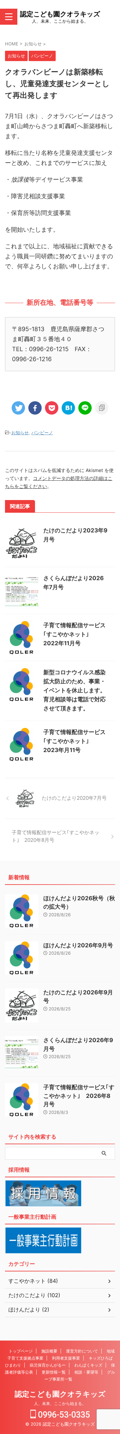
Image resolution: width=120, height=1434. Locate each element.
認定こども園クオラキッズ (60, 14)
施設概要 (49, 1351)
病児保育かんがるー (48, 1365)
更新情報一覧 (54, 1372)
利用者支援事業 (66, 1358)
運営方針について (82, 1351)
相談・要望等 (86, 1372)
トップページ (21, 1351)
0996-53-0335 (63, 1415)
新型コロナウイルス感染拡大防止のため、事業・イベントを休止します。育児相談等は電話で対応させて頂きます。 (74, 690)
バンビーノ (42, 432)
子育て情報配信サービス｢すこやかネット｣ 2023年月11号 (74, 741)
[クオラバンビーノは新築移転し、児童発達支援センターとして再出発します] (68, 408)
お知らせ (20, 432)
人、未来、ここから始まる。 (60, 1403)
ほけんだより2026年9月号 (78, 945)
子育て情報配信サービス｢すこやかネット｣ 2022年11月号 (74, 634)
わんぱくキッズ (88, 1365)
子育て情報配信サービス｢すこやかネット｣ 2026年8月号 (78, 1096)
